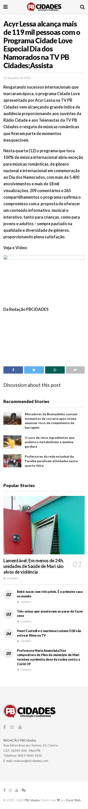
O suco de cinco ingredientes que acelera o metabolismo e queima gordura (49, 442)
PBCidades (32, 800)
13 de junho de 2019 (17, 78)
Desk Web (73, 800)
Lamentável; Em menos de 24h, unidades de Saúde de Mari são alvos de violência (33, 566)
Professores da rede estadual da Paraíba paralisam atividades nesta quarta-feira (51, 460)
